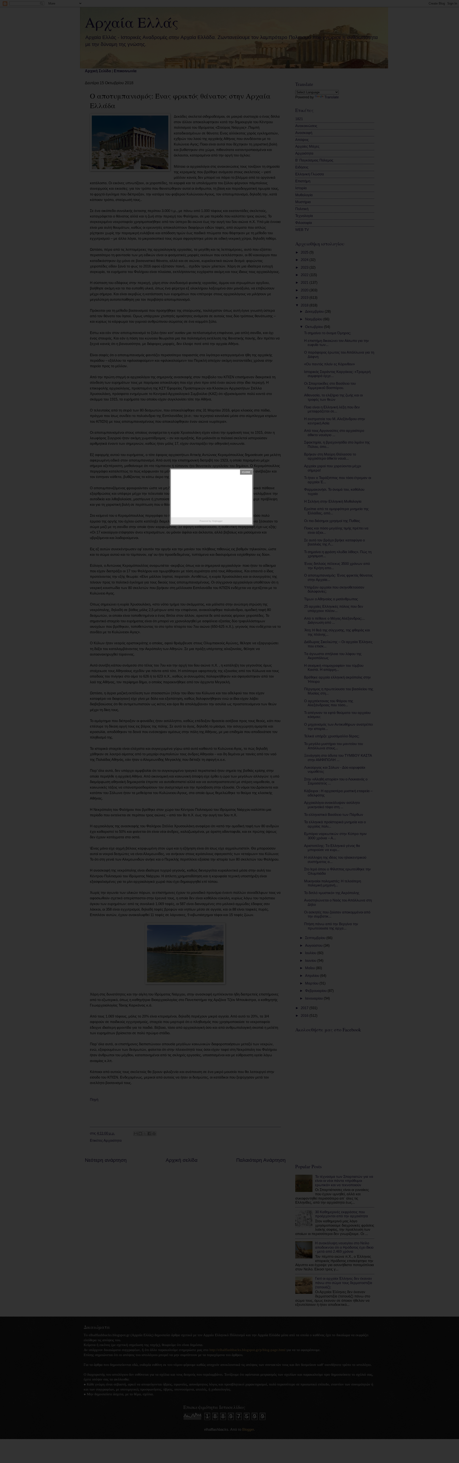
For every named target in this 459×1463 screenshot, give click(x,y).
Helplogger (217, 521)
